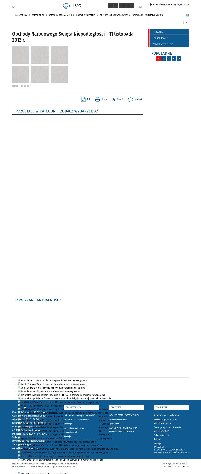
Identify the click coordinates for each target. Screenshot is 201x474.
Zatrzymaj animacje (110, 5)
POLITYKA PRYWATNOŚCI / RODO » (171, 452)
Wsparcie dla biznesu (118, 419)
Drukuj (100, 98)
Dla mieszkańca (74, 407)
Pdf (84, 98)
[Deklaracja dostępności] (121, 5)
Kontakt (134, 98)
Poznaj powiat (160, 38)
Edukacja (68, 423)
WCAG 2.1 (149, 464)
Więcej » (67, 436)
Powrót (116, 98)
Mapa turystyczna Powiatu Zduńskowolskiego (165, 421)
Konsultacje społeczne (74, 428)
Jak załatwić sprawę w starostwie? (79, 415)
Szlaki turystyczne (162, 435)
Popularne (161, 53)
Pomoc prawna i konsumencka (77, 419)
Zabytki (157, 439)
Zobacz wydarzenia (163, 44)
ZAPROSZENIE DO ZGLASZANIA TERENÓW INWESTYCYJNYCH (123, 430)
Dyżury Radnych (70, 432)
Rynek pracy (114, 423)
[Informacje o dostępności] (115, 5)
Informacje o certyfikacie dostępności (105, 465)
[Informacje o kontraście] (131, 5)
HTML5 (135, 464)
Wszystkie (158, 31)
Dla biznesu (116, 407)
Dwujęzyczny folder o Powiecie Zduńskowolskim (167, 429)
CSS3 (139, 464)
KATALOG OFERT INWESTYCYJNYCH (124, 415)
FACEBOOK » (160, 446)
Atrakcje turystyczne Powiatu (166, 415)
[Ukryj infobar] (186, 22)
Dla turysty (162, 407)
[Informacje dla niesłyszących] (126, 5)
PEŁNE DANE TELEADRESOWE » (169, 449)
